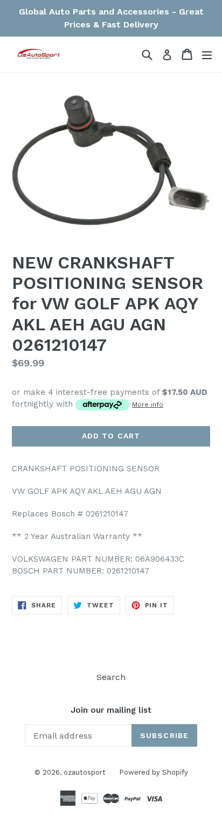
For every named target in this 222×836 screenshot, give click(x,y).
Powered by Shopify (153, 772)
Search (111, 677)
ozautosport (85, 772)
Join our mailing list (111, 710)
